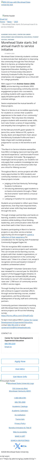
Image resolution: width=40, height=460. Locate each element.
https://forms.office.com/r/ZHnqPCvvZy (17, 315)
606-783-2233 (13, 325)
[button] (20, 384)
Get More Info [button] (20, 376)
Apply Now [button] (20, 361)
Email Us (8, 347)
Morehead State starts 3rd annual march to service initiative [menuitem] (19, 25)
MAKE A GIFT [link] (20, 436)
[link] (20, 389)
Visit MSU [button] (20, 369)
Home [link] (2, 22)
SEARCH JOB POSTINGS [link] (20, 440)
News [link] (9, 22)
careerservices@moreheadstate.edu (16, 327)
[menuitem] (2, 21)
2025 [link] (16, 22)
